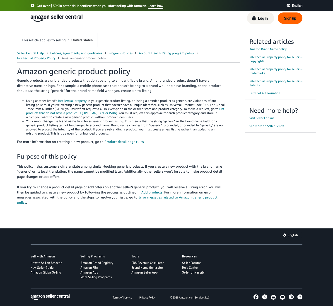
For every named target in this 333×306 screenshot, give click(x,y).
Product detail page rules (124, 142)
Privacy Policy (147, 297)
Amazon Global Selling (46, 272)
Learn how (155, 5)
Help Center (190, 267)
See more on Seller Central (267, 126)
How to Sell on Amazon (46, 263)
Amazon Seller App (144, 272)
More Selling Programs (96, 277)
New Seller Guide (42, 267)
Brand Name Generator (147, 267)
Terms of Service (122, 297)
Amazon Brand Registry (96, 263)
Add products (151, 192)
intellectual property (72, 101)
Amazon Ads (89, 272)
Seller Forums (191, 263)
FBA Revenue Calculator (147, 263)
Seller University (193, 272)
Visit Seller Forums (261, 118)
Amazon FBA (89, 267)
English (293, 235)
